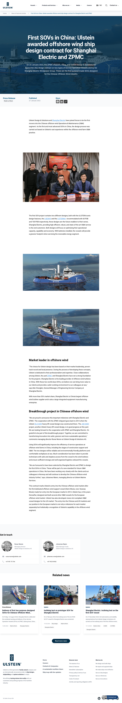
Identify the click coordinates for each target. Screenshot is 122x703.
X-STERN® (61, 219)
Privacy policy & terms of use (77, 672)
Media (78, 5)
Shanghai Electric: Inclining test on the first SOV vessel (102, 611)
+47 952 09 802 (51, 561)
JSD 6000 (85, 424)
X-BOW (105, 626)
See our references (101, 676)
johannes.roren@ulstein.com (55, 556)
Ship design (55, 623)
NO (101, 5)
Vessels (32, 5)
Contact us (114, 5)
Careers (89, 5)
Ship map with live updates (52, 672)
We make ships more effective (104, 669)
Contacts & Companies (50, 666)
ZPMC (49, 376)
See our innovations (101, 679)
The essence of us (74, 663)
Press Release (9, 98)
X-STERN (112, 626)
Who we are (65, 5)
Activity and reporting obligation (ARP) (80, 682)
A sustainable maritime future (53, 669)
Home (5, 13)
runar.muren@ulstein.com (13, 556)
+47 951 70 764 (10, 561)
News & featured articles (19, 13)
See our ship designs (102, 672)
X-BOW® (47, 219)
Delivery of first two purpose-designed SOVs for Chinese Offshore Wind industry (18, 612)
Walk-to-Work (8, 101)
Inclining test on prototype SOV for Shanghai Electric (58, 611)
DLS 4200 (38, 424)
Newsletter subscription (76, 669)
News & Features (74, 666)
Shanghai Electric (58, 120)
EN (97, 5)
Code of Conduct (74, 679)
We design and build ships (103, 663)
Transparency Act (74, 676)
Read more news (61, 641)
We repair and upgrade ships (104, 666)
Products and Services (49, 5)
